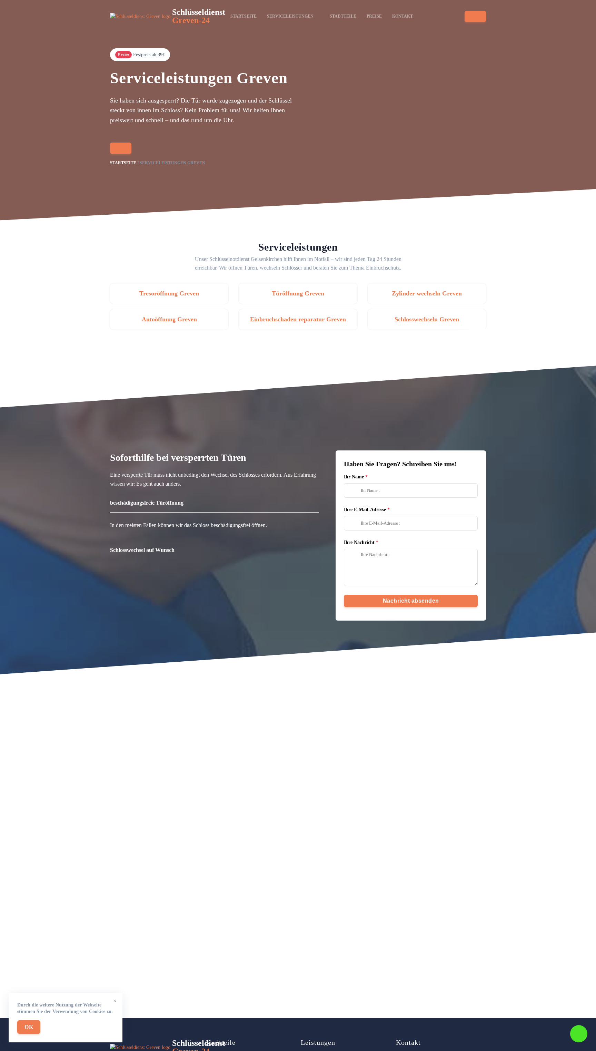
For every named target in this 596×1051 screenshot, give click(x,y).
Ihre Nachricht (359, 542)
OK (28, 1027)
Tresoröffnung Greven (169, 293)
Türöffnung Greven (298, 293)
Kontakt (402, 16)
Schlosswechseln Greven (427, 319)
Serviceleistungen (290, 16)
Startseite (243, 16)
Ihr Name (354, 476)
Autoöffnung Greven (169, 319)
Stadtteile (343, 16)
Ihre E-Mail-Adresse (365, 509)
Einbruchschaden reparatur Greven (298, 319)
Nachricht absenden (411, 601)
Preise (374, 16)
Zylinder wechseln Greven (427, 293)
